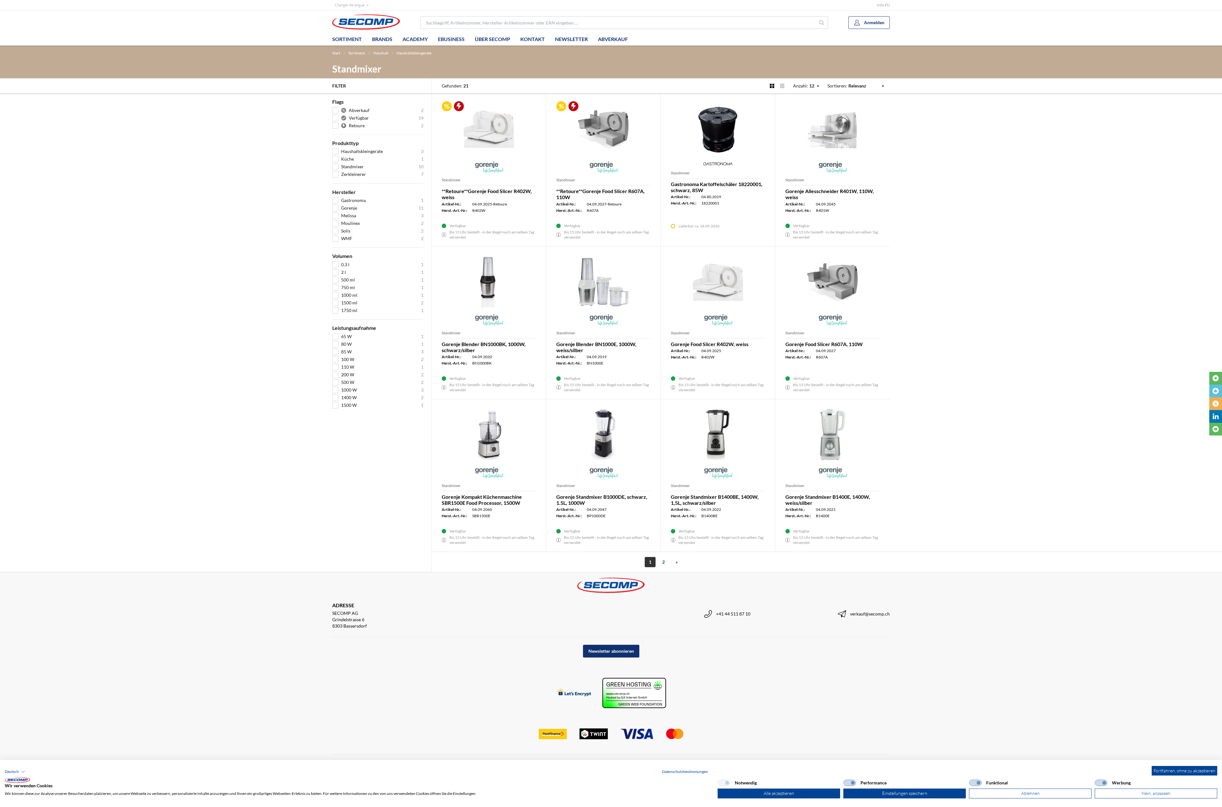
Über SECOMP (492, 39)
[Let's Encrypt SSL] (574, 693)
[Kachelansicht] (772, 86)
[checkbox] (724, 783)
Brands (382, 39)
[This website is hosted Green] (634, 693)
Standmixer (451, 179)
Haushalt (380, 53)
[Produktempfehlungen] (1215, 391)
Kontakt (532, 39)
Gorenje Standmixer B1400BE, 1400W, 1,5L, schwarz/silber (715, 500)
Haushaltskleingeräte (414, 53)
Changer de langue (349, 5)
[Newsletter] (1215, 429)
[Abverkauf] (1215, 403)
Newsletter (571, 39)
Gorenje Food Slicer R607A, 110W (824, 344)
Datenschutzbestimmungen (685, 771)
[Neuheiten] (1215, 378)
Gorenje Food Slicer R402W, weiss (709, 344)
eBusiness (451, 39)
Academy (415, 39)
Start (336, 53)
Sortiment (347, 39)
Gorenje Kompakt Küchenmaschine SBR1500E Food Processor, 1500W (482, 500)
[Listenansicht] (782, 86)
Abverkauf (613, 39)
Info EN (883, 5)
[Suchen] (822, 22)
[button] (15, 771)
